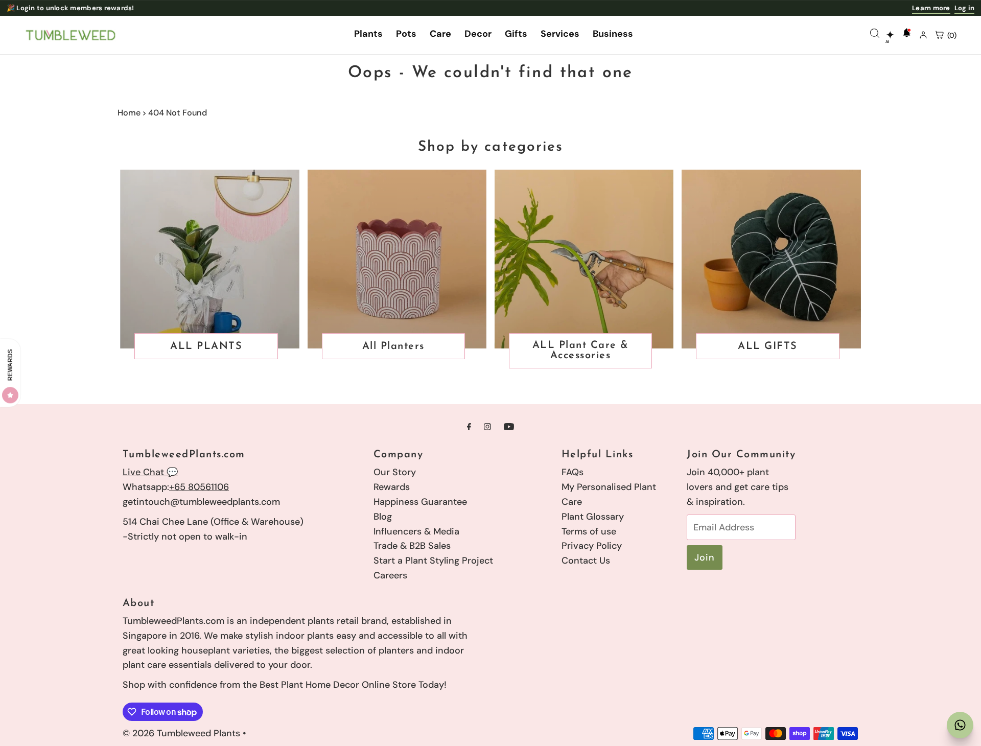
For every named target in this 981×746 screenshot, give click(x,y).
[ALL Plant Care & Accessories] (584, 259)
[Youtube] (509, 426)
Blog (382, 516)
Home (129, 112)
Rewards (391, 487)
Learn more (931, 8)
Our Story (394, 472)
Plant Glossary (593, 516)
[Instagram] (487, 426)
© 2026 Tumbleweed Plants (181, 733)
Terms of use (589, 531)
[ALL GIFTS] (771, 259)
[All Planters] (397, 259)
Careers (390, 575)
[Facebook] (469, 426)
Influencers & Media (416, 531)
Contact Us (586, 560)
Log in (964, 8)
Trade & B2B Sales (412, 546)
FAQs (572, 472)
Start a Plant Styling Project (433, 560)
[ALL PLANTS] (209, 259)
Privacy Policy (592, 546)
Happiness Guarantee (420, 502)
